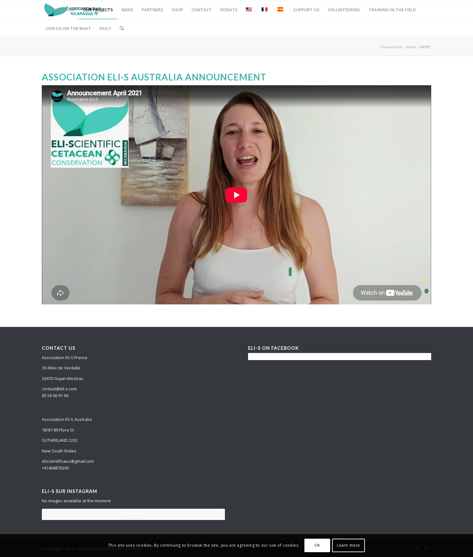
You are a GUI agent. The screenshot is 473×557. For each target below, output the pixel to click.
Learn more (348, 545)
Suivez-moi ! (133, 514)
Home (410, 46)
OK (317, 545)
